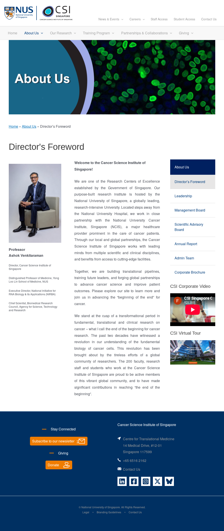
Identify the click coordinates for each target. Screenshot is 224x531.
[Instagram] (145, 481)
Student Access (184, 19)
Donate (53, 464)
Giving (184, 32)
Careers (135, 19)
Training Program (96, 32)
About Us (31, 32)
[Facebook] (133, 481)
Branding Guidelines (109, 512)
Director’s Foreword (190, 181)
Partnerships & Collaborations (144, 32)
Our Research (61, 32)
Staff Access (159, 19)
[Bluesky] (169, 481)
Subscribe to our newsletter (53, 441)
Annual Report (186, 243)
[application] (121, 19)
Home (12, 32)
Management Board (190, 210)
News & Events (108, 19)
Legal (85, 512)
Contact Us (209, 19)
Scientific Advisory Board (189, 227)
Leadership (183, 195)
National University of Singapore (100, 507)
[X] (157, 481)
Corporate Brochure (190, 272)
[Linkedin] (122, 481)
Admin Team (184, 257)
